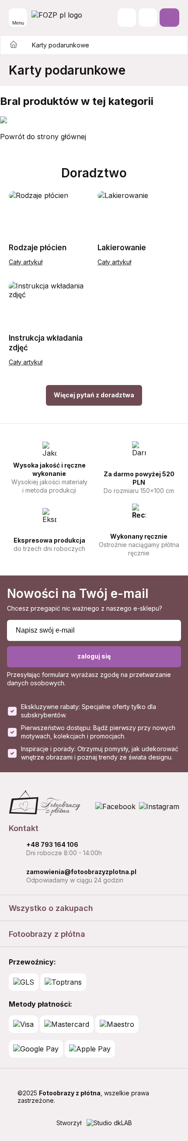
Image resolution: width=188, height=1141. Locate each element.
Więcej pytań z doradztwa (94, 395)
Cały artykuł (25, 262)
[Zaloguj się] (148, 17)
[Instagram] (159, 806)
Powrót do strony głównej (43, 136)
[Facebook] (115, 806)
